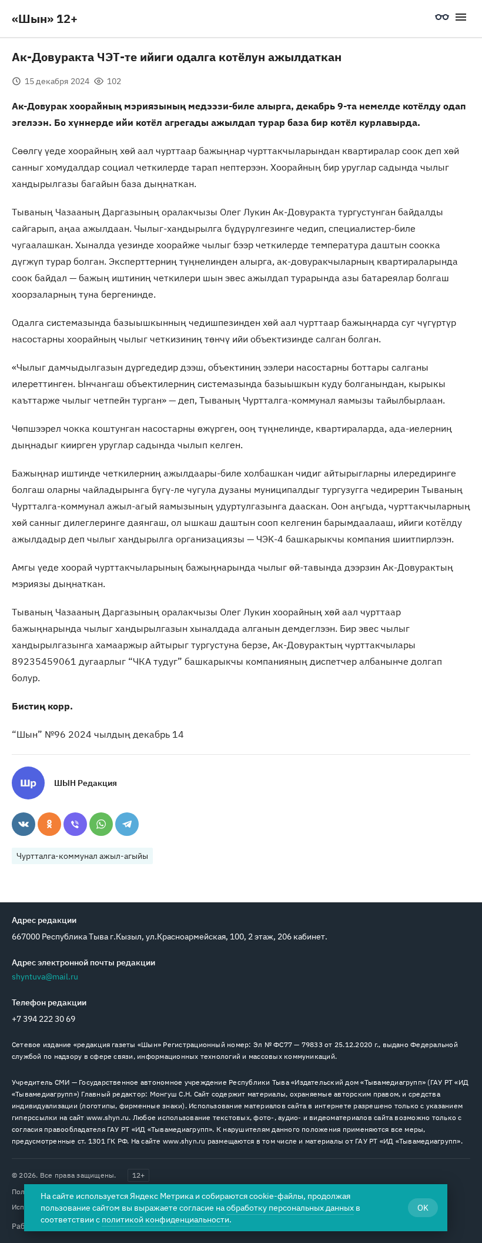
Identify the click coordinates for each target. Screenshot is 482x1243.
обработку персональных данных (290, 1207)
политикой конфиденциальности (165, 1219)
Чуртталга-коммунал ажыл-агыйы (82, 856)
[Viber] (75, 824)
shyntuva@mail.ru (45, 976)
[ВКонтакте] (23, 824)
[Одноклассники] (49, 824)
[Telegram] (127, 824)
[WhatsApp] (101, 824)
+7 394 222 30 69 (43, 1019)
